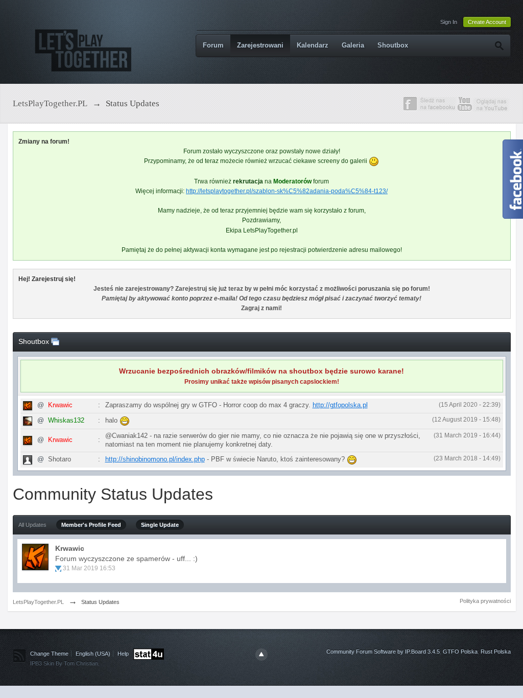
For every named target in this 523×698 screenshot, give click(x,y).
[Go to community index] (84, 47)
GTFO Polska (460, 651)
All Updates (32, 525)
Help (123, 653)
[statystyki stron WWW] (148, 653)
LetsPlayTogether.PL (38, 602)
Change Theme (49, 653)
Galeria (353, 45)
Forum (213, 45)
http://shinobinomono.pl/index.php (155, 459)
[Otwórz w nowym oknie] (55, 341)
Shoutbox (392, 45)
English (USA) (93, 653)
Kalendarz (312, 45)
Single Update (160, 525)
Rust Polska (496, 651)
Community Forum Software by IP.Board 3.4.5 (383, 651)
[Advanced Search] (498, 45)
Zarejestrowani (260, 45)
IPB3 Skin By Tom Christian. (65, 663)
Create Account (487, 22)
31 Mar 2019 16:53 (89, 568)
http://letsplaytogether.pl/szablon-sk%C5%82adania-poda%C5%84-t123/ (287, 191)
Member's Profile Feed (91, 525)
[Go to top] (261, 654)
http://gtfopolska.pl (340, 405)
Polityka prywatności (485, 601)
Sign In (448, 22)
